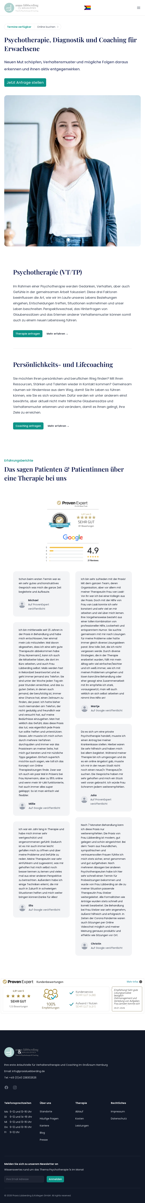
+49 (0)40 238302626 (22, 1077)
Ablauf (79, 1111)
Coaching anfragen (28, 426)
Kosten (79, 1118)
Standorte (46, 1111)
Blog (42, 1132)
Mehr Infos (132, 981)
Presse (44, 1140)
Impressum (118, 1111)
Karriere (44, 1125)
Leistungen (82, 1125)
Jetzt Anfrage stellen (25, 82)
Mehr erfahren (57, 333)
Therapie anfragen (28, 333)
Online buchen (46, 27)
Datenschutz (119, 1118)
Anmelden (55, 1179)
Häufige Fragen (49, 1118)
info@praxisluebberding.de (28, 1071)
